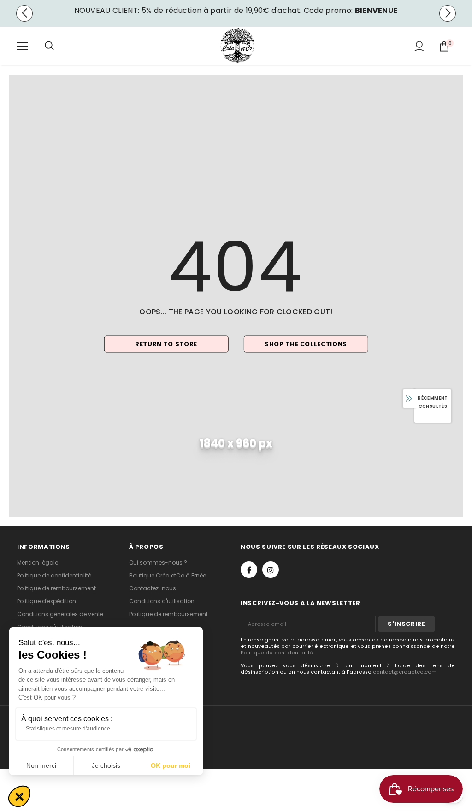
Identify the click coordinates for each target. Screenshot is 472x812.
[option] (236, 11)
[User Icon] (419, 46)
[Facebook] (249, 569)
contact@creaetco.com (405, 672)
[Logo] (237, 45)
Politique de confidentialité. (277, 652)
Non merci (41, 765)
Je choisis (106, 765)
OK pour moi (170, 765)
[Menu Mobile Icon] (22, 46)
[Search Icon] (58, 46)
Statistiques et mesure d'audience (68, 728)
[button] (19, 796)
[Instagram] (270, 569)
